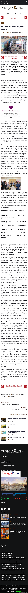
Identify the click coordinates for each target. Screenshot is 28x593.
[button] (7, 494)
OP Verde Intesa (17, 575)
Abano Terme (4, 551)
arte (9, 551)
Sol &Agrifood (21, 394)
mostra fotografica (19, 573)
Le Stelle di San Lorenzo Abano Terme (9, 566)
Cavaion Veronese (19, 551)
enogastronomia (5, 559)
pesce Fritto (4, 579)
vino (17, 584)
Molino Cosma (16, 568)
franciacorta (4, 562)
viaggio (7, 584)
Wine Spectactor (12, 396)
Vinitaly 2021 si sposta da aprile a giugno (16, 437)
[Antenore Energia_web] (14, 17)
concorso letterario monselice (8, 555)
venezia (21, 581)
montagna (19, 570)
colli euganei (9, 553)
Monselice (22, 568)
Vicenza (12, 584)
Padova (23, 575)
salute (9, 579)
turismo (12, 581)
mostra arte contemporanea (7, 573)
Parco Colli (4, 577)
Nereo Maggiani (9, 575)
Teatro (3, 581)
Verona (3, 584)
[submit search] (26, 1)
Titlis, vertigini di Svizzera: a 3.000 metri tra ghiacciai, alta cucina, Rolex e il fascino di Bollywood (18, 525)
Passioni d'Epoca (21, 577)
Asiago (13, 551)
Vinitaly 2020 (4, 396)
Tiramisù (7, 581)
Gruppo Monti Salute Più (6, 564)
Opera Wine (14, 394)
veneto (17, 581)
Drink (2, 22)
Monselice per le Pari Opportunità (8, 570)
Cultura (23, 557)
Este (16, 559)
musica (3, 575)
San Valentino (15, 579)
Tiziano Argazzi (5, 32)
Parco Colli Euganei (12, 577)
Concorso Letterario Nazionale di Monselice (11, 557)
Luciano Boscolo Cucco (6, 568)
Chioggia (3, 553)
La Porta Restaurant (17, 564)
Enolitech (8, 394)
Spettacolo (22, 579)
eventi (20, 559)
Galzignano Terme (12, 562)
